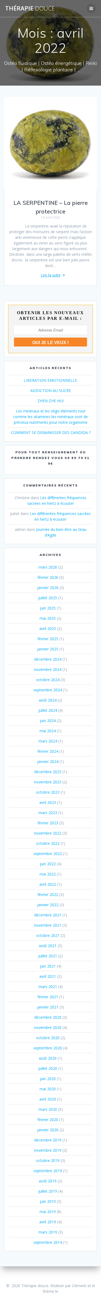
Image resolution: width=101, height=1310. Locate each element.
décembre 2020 (47, 1017)
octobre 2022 (48, 843)
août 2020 (48, 1058)
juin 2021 (48, 966)
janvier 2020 (47, 1129)
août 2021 (48, 945)
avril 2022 (47, 884)
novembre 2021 (47, 925)
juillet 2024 (47, 710)
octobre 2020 (48, 1037)
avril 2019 (47, 1221)
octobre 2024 (48, 679)
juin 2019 (48, 1201)
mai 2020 (48, 1088)
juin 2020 (48, 1078)
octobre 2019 (48, 1160)
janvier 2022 (47, 904)
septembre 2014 (47, 1242)
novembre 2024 (47, 669)
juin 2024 (48, 720)
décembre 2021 (47, 914)
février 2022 (47, 894)
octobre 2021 (48, 935)
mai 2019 (48, 1211)
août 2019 (48, 1180)
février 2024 (47, 751)
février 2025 (47, 638)
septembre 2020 (47, 1047)
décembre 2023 (47, 771)
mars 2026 (48, 567)
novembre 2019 (47, 1150)
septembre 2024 (47, 689)
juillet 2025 (47, 597)
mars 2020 (48, 1109)
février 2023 (47, 822)
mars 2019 (48, 1232)
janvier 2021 (47, 1007)
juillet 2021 (47, 955)
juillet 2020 (47, 1068)
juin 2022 (48, 863)
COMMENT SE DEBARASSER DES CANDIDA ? (50, 432)
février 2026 (47, 577)
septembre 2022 (47, 853)
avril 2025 (47, 628)
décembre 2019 (47, 1140)
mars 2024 (48, 741)
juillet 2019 (47, 1191)
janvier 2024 (47, 761)
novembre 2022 (47, 833)
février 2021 (47, 996)
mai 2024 (48, 730)
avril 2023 (47, 802)
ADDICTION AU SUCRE (50, 390)
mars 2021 (48, 986)
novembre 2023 (47, 781)
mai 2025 (48, 618)
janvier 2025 (47, 649)
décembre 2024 (47, 659)
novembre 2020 (47, 1027)
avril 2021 (47, 976)
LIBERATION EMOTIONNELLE (50, 380)
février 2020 (47, 1119)
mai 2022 (48, 874)
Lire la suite (51, 275)
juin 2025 (48, 608)
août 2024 (48, 700)
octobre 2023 (48, 792)
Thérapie (30, 8)
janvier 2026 (47, 587)
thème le (50, 1291)
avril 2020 (47, 1099)
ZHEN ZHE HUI (50, 400)
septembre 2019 (47, 1170)
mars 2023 (48, 812)
